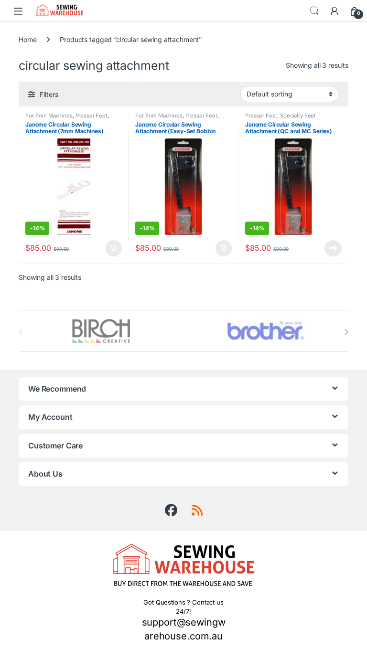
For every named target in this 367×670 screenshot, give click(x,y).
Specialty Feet (298, 115)
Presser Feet (92, 115)
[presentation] (346, 332)
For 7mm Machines (49, 115)
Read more (333, 248)
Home (27, 39)
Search (314, 11)
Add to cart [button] (114, 248)
